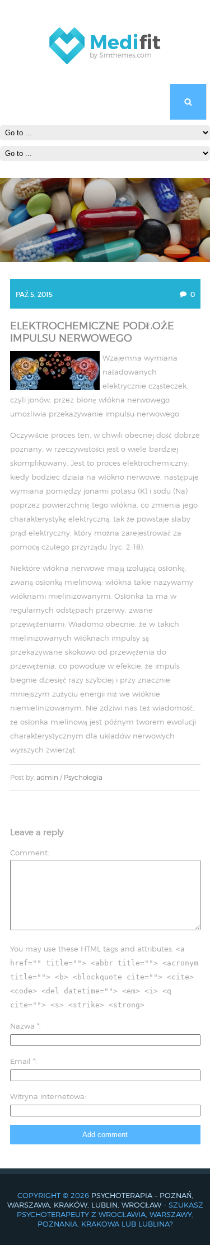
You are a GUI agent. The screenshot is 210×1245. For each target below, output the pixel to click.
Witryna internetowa (47, 1096)
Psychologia (83, 777)
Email (22, 1061)
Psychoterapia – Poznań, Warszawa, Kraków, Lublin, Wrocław (100, 1200)
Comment (29, 852)
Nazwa (24, 1025)
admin (47, 777)
